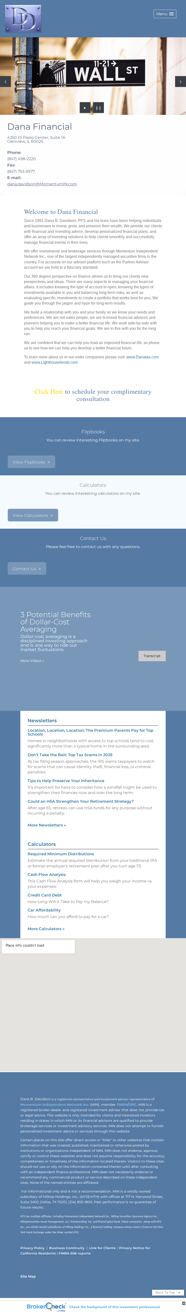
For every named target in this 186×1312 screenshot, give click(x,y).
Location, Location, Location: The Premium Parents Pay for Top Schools (90, 732)
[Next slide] (180, 81)
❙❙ (98, 107)
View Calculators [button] (30, 515)
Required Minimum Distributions (61, 854)
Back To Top (165, 1292)
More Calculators (46, 929)
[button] (165, 14)
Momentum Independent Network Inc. (54, 1104)
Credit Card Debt (45, 895)
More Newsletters (47, 825)
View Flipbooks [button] (29, 462)
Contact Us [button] (24, 568)
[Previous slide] (5, 81)
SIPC (133, 1104)
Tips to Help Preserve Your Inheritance (66, 780)
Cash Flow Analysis (47, 874)
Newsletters (42, 720)
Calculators (42, 844)
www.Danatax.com (142, 357)
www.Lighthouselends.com (54, 362)
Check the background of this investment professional (114, 1307)
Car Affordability (44, 910)
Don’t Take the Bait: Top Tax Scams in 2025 (70, 755)
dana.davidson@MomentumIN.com (42, 184)
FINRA (121, 1104)
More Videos (32, 660)
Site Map (28, 1276)
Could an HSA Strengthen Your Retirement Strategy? (81, 801)
